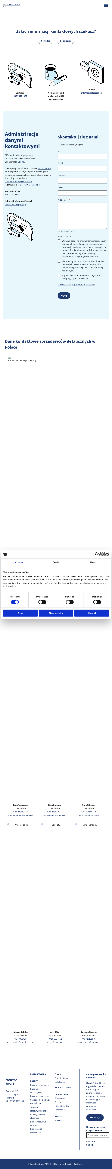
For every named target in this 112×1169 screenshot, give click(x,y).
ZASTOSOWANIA (38, 1074)
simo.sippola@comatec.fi (54, 815)
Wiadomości (60, 1098)
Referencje (60, 1109)
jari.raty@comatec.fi (54, 1042)
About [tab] (93, 562)
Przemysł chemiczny (39, 1096)
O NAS (58, 1074)
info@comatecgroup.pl (92, 92)
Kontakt (58, 1116)
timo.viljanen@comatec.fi (88, 815)
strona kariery (44, 168)
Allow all (92, 613)
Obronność (35, 1132)
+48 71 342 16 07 (12, 194)
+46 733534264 (20, 1039)
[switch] (42, 602)
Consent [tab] (19, 562)
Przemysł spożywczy (39, 1085)
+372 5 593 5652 (55, 1039)
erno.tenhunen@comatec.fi (20, 815)
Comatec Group (62, 1078)
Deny (20, 613)
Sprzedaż (45, 40)
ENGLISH (90, 1141)
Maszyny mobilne (38, 1110)
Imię (60, 151)
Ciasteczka (78, 1164)
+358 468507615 (54, 811)
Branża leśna (36, 1129)
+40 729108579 (88, 1039)
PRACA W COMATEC (64, 1087)
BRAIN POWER (62, 1094)
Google (21, 161)
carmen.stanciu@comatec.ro (89, 1042)
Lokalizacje (65, 40)
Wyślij (64, 295)
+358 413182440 (20, 811)
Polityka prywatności (61, 1164)
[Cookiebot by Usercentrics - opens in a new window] (97, 554)
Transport (34, 1107)
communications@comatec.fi (18, 181)
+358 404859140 (88, 811)
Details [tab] (56, 562)
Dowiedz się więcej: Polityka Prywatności (76, 284)
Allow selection (56, 613)
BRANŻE (34, 1081)
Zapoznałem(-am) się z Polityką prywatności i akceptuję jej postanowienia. (82, 277)
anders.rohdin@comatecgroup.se (20, 1042)
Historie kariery (62, 1106)
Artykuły (58, 1102)
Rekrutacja (95, 1117)
